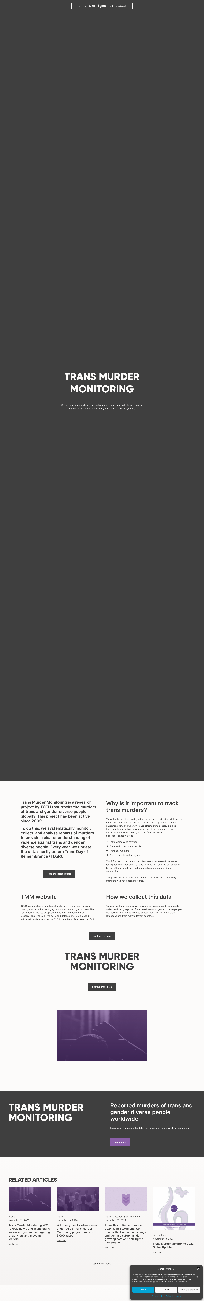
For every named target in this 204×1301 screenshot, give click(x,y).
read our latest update (59, 873)
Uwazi (24, 909)
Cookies (155, 1296)
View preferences (189, 1289)
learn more (120, 1142)
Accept (143, 1289)
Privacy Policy (165, 1296)
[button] (198, 1268)
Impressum (176, 1296)
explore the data (102, 936)
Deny (166, 1289)
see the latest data (102, 986)
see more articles (102, 1263)
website (79, 906)
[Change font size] (112, 6)
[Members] (122, 6)
